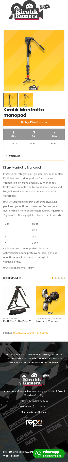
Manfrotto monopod (37, 333)
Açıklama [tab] (14, 155)
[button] (51, 278)
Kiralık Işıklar (48, 354)
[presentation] (7, 60)
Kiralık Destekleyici (43, 318)
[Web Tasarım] (10, 446)
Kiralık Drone (27, 358)
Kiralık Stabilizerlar (11, 318)
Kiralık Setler (51, 362)
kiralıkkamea (19, 333)
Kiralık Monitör (42, 358)
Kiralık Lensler (33, 354)
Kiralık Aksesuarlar (34, 362)
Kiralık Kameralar (15, 354)
